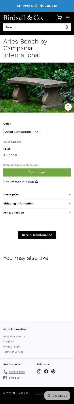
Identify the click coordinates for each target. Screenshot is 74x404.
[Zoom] (68, 107)
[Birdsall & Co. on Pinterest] (53, 371)
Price (7, 148)
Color (7, 123)
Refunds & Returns (14, 336)
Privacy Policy (11, 346)
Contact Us (25, 397)
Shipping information (18, 203)
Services (8, 397)
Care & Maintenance (37, 235)
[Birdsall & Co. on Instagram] (39, 371)
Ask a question (13, 212)
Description (11, 194)
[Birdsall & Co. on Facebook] (46, 371)
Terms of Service (13, 351)
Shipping (8, 165)
